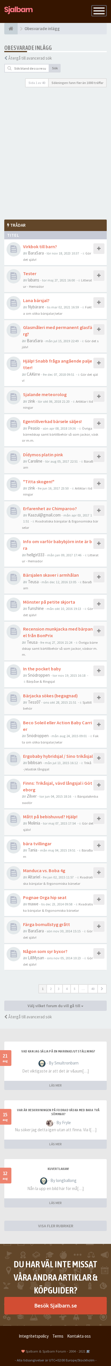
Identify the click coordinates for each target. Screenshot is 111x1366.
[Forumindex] (11, 28)
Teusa (33, 581)
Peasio (34, 428)
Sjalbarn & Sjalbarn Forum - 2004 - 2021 (55, 1351)
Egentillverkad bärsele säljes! (52, 421)
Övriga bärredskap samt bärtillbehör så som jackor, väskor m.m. (60, 434)
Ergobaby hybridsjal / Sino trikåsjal (58, 756)
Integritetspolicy (34, 1336)
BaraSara (36, 253)
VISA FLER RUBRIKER (55, 1225)
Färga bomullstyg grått (46, 924)
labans (33, 280)
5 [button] (74, 989)
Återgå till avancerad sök (30, 58)
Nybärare (36, 307)
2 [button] (51, 989)
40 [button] (92, 989)
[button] (102, 988)
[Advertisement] (55, 154)
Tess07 (34, 702)
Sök (55, 68)
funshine (36, 608)
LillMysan (36, 957)
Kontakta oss (79, 1336)
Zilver (32, 796)
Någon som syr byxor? (45, 951)
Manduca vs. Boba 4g (44, 870)
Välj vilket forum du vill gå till (54, 1005)
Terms (57, 1336)
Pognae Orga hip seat (45, 897)
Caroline (35, 461)
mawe (33, 904)
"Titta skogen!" (38, 481)
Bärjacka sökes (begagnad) (50, 695)
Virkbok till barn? (40, 246)
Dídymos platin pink (43, 454)
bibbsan (35, 762)
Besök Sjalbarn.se (55, 1305)
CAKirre (33, 374)
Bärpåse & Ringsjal (40, 681)
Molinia (34, 823)
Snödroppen (39, 675)
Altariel (34, 877)
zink (31, 401)
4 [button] (66, 989)
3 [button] (58, 989)
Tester (29, 273)
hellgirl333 (35, 554)
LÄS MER (55, 1085)
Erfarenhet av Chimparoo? (50, 508)
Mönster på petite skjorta (49, 602)
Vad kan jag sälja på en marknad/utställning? (58, 1051)
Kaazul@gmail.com (44, 515)
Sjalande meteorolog (45, 394)
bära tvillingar (37, 843)
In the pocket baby (42, 669)
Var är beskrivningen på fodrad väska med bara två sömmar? (58, 1112)
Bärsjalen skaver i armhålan (51, 575)
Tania (32, 850)
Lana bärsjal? (36, 300)
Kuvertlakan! (58, 1169)
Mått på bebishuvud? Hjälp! (50, 816)
